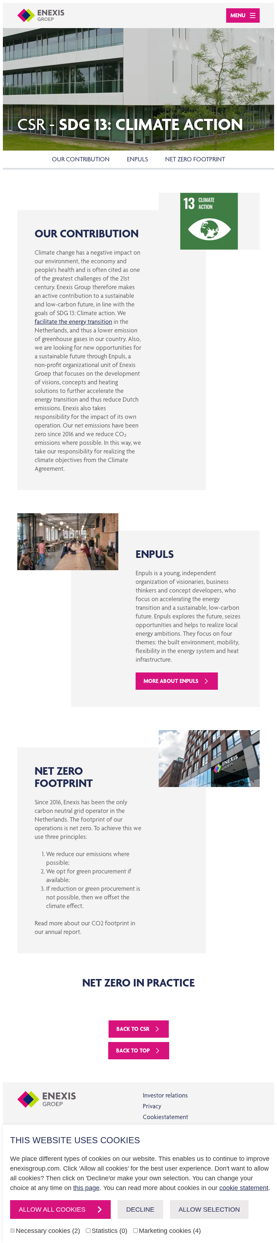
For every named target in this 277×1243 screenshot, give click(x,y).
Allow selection (209, 1209)
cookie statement (243, 1187)
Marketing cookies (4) (170, 1231)
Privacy (152, 1106)
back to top (133, 1050)
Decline (140, 1209)
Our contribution (81, 159)
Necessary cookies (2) (48, 1231)
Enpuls (137, 159)
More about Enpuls (171, 681)
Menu (238, 15)
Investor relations (165, 1095)
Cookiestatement (165, 1117)
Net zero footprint (195, 159)
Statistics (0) (109, 1231)
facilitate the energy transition (73, 321)
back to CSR (132, 1028)
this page (86, 1187)
